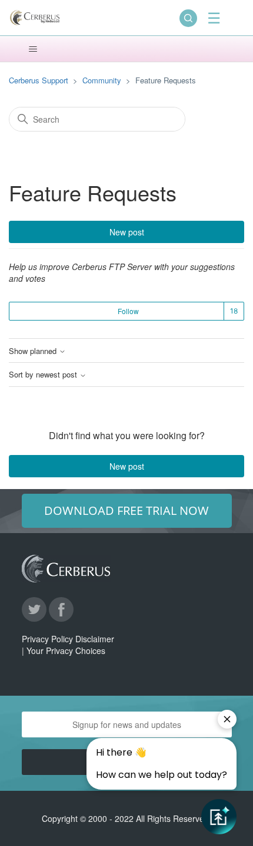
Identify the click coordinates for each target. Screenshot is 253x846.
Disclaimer (94, 639)
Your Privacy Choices (65, 650)
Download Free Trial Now (126, 510)
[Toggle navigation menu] (33, 49)
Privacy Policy (47, 639)
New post (126, 232)
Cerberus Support (38, 80)
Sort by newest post (44, 374)
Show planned (34, 351)
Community (101, 80)
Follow (128, 311)
